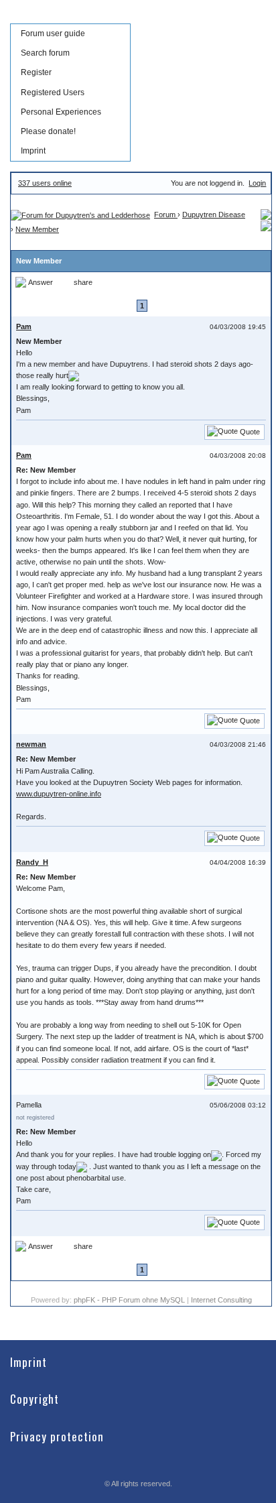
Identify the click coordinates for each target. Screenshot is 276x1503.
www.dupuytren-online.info (58, 794)
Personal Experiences (61, 112)
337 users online (45, 183)
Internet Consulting (221, 1300)
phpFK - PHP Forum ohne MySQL (130, 1300)
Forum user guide (53, 33)
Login (257, 183)
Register (36, 72)
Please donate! (48, 131)
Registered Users (52, 92)
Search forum (45, 53)
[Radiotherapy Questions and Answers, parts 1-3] (266, 225)
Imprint (33, 151)
